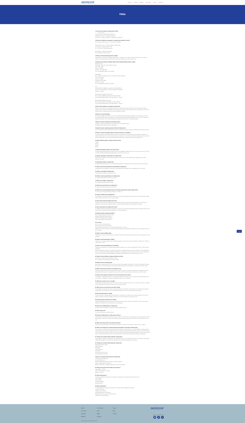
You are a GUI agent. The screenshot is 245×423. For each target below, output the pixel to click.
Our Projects (148, 2)
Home (82, 408)
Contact (115, 413)
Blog (114, 411)
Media (98, 413)
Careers (155, 2)
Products (83, 413)
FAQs (98, 411)
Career (114, 408)
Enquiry (239, 231)
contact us (161, 2)
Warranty (99, 416)
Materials (141, 2)
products (136, 2)
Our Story (130, 2)
